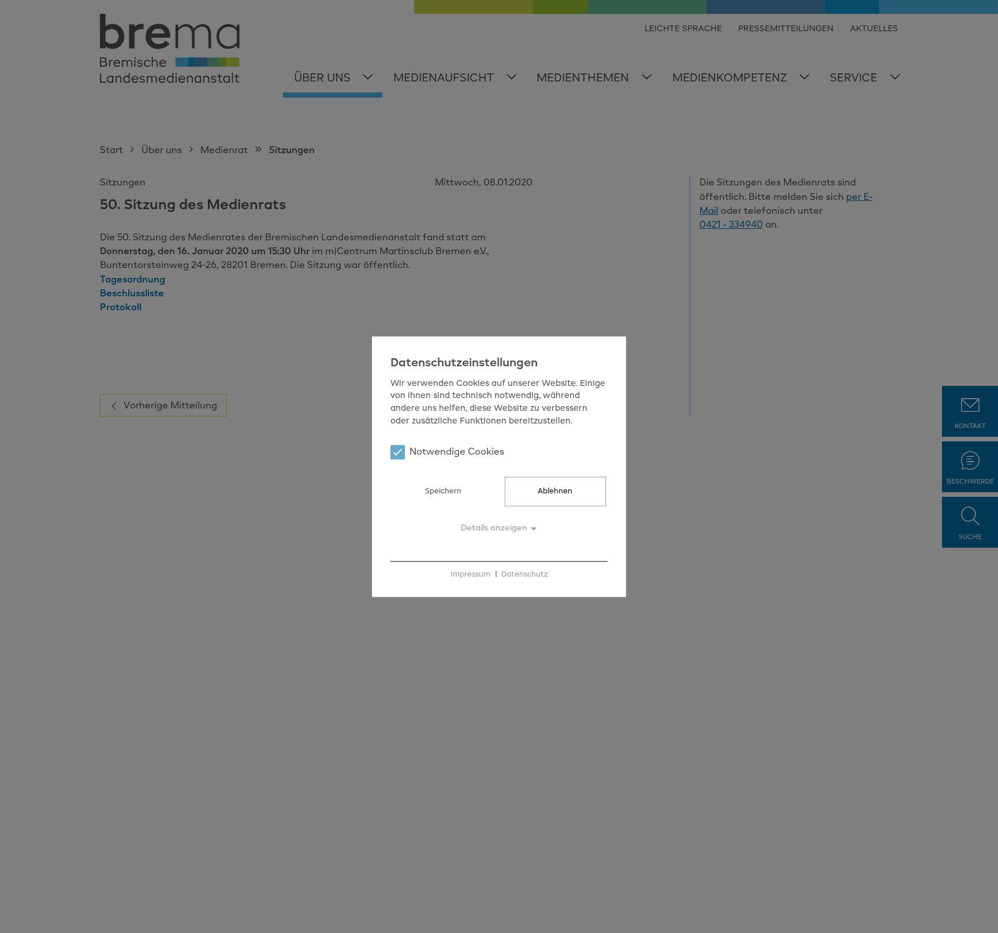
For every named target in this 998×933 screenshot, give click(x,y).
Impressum (470, 574)
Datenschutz (524, 574)
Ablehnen (555, 491)
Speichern (443, 491)
